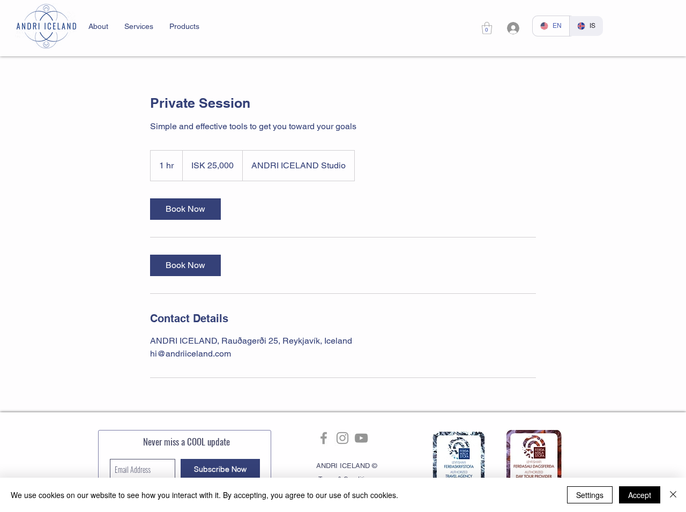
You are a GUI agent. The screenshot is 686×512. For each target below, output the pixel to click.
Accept (639, 494)
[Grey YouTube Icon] (361, 438)
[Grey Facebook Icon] (324, 438)
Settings (589, 494)
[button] (98, 26)
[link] (487, 28)
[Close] (673, 494)
